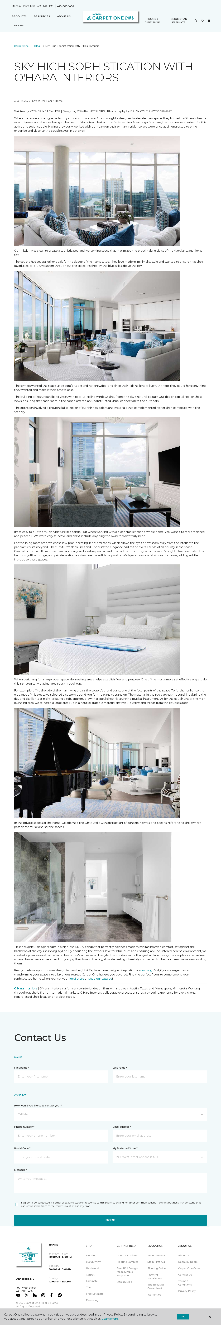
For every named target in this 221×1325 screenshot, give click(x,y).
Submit (110, 1220)
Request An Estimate (178, 20)
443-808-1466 (65, 6)
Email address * (122, 1127)
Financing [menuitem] (92, 1300)
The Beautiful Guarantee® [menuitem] (155, 1286)
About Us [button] (64, 16)
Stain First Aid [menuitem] (156, 1261)
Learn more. (110, 1318)
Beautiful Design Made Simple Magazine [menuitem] (127, 1272)
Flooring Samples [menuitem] (127, 1261)
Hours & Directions (153, 20)
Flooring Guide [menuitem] (156, 1268)
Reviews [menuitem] (17, 25)
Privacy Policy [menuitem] (187, 1291)
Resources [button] (42, 16)
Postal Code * (22, 1148)
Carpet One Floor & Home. (42, 1302)
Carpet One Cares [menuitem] (189, 1268)
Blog (37, 46)
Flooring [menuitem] (91, 1255)
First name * (21, 1067)
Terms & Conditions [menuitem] (185, 1283)
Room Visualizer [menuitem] (127, 1255)
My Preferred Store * (125, 1148)
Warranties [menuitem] (154, 1294)
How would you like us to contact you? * (38, 1105)
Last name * (120, 1067)
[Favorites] (202, 21)
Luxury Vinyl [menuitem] (93, 1261)
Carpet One (21, 46)
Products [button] (19, 16)
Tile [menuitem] (88, 1287)
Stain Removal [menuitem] (156, 1255)
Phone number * (24, 1127)
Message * (20, 1170)
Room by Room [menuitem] (188, 1261)
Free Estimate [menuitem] (95, 1293)
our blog (146, 970)
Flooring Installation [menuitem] (154, 1276)
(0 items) (209, 20)
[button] (196, 21)
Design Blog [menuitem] (124, 1281)
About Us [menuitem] (184, 1255)
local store (76, 978)
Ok (183, 1316)
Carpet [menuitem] (90, 1274)
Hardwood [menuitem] (92, 1268)
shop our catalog (100, 978)
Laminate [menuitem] (92, 1281)
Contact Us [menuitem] (185, 1274)
